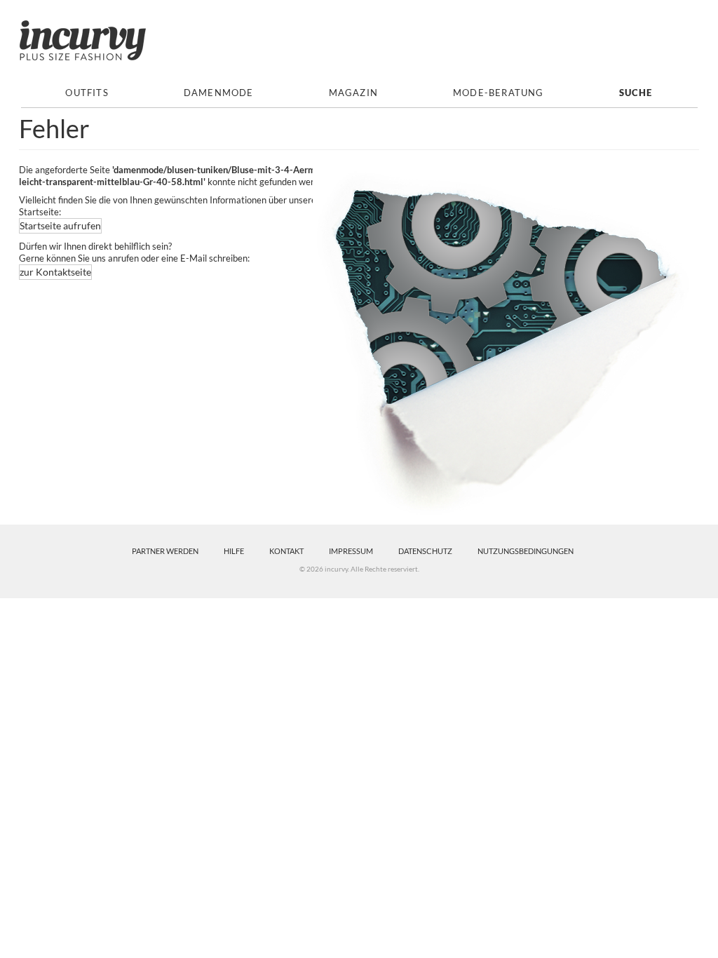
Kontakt (286, 550)
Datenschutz (425, 550)
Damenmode (219, 93)
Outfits (86, 93)
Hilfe (234, 550)
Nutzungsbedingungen (525, 550)
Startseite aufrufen (60, 225)
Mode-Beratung (498, 93)
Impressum (351, 550)
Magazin (353, 93)
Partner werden (165, 550)
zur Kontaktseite (55, 272)
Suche (636, 93)
